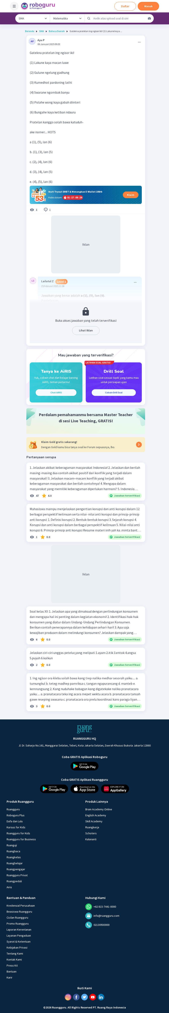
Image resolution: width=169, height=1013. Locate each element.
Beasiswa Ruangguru (19, 911)
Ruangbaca (13, 851)
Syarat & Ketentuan (19, 941)
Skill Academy (93, 821)
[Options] (139, 42)
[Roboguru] (39, 6)
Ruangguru (13, 809)
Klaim (130, 195)
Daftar (125, 6)
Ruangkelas (14, 857)
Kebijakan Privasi (17, 947)
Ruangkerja (92, 827)
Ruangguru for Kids (18, 833)
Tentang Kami (15, 953)
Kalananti (90, 839)
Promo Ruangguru (18, 923)
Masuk (148, 6)
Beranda (29, 31)
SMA (41, 31)
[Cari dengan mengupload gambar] (149, 18)
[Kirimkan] (88, 18)
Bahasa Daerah (57, 31)
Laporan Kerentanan (19, 929)
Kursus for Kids (16, 827)
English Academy (95, 815)
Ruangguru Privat (17, 875)
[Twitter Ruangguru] (84, 997)
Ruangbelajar (15, 863)
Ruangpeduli (14, 881)
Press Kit (12, 965)
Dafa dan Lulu (15, 821)
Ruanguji (12, 845)
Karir (9, 977)
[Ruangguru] (84, 729)
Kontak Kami (14, 959)
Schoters (91, 833)
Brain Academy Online (98, 809)
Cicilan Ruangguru (17, 917)
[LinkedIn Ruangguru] (101, 997)
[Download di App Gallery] (115, 788)
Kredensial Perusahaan (21, 905)
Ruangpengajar (16, 869)
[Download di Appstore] (84, 788)
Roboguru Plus (16, 815)
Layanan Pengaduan (19, 935)
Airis (9, 887)
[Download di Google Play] (84, 766)
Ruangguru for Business (21, 839)
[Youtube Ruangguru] (92, 997)
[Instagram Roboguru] (68, 997)
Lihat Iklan (86, 330)
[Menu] (14, 6)
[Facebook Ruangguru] (76, 997)
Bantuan (11, 971)
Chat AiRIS (56, 392)
